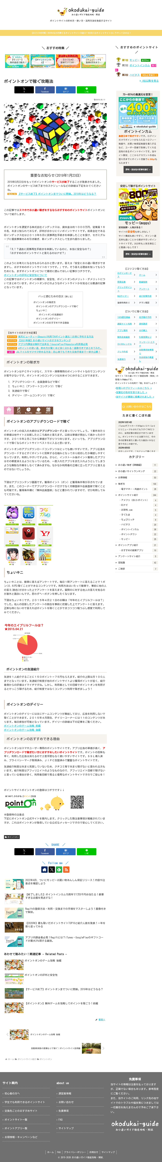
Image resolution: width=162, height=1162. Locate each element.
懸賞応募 (121, 282)
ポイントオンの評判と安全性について (25, 275)
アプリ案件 (122, 330)
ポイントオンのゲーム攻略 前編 (22, 726)
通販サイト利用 (124, 324)
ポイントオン (13, 837)
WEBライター (123, 296)
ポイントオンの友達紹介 (51, 314)
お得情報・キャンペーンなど (21, 1137)
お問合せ (93, 1152)
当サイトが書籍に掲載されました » (135, 397)
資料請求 (143, 324)
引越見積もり (145, 337)
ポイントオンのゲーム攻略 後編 (22, 730)
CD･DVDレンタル (124, 344)
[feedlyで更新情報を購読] (59, 869)
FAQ (60, 1119)
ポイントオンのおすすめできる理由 (51, 323)
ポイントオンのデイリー (48, 318)
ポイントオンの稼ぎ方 (44, 302)
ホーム (50, 1152)
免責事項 (64, 1111)
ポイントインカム (140, 65)
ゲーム (142, 275)
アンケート (144, 289)
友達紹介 (121, 359)
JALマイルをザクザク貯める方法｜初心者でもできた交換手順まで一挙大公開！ (58, 352)
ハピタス (135, 75)
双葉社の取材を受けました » (131, 392)
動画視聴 (143, 282)
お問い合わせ (66, 1102)
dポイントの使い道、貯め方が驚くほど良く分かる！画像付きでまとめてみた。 (60, 348)
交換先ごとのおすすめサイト (21, 1111)
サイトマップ (66, 1128)
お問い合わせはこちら (138, 406)
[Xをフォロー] (52, 869)
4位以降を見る (150, 81)
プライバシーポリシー (75, 1152)
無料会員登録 (123, 337)
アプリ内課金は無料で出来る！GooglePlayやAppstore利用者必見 (53, 344)
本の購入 (143, 330)
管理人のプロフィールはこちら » (134, 388)
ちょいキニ (41, 310)
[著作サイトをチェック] (44, 869)
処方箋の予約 (145, 317)
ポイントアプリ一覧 (16, 1128)
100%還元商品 (123, 317)
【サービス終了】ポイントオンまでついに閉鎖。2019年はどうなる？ (57, 194)
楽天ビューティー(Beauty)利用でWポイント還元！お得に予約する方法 (55, 336)
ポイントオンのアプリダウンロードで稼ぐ (57, 306)
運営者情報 (65, 1093)
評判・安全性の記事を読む (137, 169)
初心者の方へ (12, 1093)
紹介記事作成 (145, 296)
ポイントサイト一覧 (16, 1119)
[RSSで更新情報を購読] (66, 869)
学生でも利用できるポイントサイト (25, 1102)
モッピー (135, 60)
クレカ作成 (122, 352)
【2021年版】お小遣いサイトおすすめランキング (44, 340)
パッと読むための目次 (50, 296)
